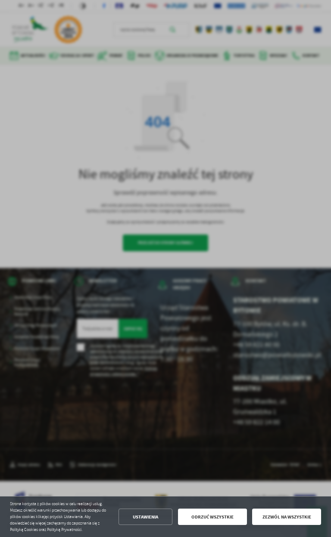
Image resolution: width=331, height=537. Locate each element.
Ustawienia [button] (145, 517)
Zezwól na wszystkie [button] (286, 517)
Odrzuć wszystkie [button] (212, 517)
